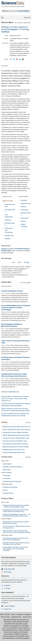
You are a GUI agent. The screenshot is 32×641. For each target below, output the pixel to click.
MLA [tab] (13, 262)
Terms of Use (27, 617)
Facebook (7, 585)
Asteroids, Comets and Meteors (12, 467)
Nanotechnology (9, 224)
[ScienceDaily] (12, 3)
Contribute (19, 614)
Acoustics (24, 200)
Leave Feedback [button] (9, 606)
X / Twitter (7, 588)
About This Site (5, 614)
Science (23, 207)
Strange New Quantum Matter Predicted (15, 432)
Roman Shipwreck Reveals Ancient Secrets (16, 429)
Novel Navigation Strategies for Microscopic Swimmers (11, 325)
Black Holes (6, 470)
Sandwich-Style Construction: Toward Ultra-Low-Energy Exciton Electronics (14, 375)
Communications (8, 493)
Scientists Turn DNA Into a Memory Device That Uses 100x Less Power (16, 543)
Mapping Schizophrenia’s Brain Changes (16, 447)
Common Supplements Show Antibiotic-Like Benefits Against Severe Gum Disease (15, 414)
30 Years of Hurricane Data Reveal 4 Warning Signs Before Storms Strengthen (15, 404)
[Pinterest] (17, 59)
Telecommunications (10, 205)
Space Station (7, 464)
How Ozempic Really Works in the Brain (15, 444)
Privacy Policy (5, 617)
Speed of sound (26, 203)
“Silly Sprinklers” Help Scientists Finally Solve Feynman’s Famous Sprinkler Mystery (16, 531)
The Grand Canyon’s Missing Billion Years (16, 438)
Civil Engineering (9, 216)
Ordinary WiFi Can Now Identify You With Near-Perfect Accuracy (16, 522)
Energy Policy (9, 235)
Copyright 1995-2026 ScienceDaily (14, 620)
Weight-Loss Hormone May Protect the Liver (16, 427)
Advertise (28, 614)
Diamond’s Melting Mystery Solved (14, 452)
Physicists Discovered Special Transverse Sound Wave (15, 358)
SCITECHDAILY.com (14, 392)
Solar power (24, 218)
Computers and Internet (10, 487)
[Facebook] (11, 59)
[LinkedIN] (20, 59)
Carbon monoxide (24, 225)
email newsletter (23, 11)
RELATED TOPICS (7, 196)
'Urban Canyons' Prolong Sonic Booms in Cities (15, 342)
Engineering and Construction (9, 230)
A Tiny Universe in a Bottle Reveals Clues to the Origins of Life (17, 527)
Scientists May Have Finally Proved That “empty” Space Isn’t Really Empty (15, 510)
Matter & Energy (8, 201)
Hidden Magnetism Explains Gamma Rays (16, 435)
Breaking (4, 422)
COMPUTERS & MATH (7, 484)
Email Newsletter (9, 569)
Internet (5, 490)
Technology (24, 210)
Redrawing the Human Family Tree (14, 449)
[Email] (23, 59)
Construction (7, 478)
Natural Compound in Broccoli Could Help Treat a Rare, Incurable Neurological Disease (15, 410)
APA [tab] (19, 262)
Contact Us (7, 609)
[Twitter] (14, 59)
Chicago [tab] (26, 262)
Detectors (8, 220)
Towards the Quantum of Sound (12, 291)
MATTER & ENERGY (6, 472)
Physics (23, 221)
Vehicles (7, 239)
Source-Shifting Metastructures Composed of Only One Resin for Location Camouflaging (15, 307)
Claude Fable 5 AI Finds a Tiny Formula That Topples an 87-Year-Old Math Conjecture (15, 548)
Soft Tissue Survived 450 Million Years (15, 441)
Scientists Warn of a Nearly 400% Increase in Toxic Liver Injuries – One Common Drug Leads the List (15, 398)
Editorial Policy (16, 617)
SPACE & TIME (5, 461)
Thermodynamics (10, 211)
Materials (4, 249)
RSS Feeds (7, 572)
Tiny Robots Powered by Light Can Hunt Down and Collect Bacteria (15, 539)
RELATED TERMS (23, 196)
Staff (13, 614)
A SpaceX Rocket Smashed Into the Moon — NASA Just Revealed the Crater (16, 506)
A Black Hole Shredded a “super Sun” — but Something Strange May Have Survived (16, 515)
